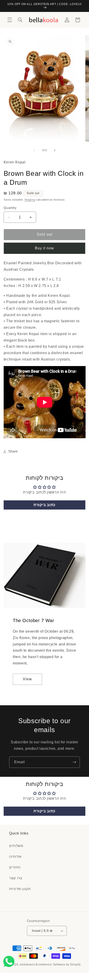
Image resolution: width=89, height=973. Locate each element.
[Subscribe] (74, 762)
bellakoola (28, 964)
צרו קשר (15, 878)
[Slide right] (55, 150)
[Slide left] (34, 150)
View (27, 679)
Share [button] (13, 451)
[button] (9, 20)
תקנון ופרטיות (20, 889)
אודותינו (15, 856)
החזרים (15, 867)
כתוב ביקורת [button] (44, 505)
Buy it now (44, 248)
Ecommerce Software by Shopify (58, 964)
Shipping (29, 199)
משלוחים (16, 846)
